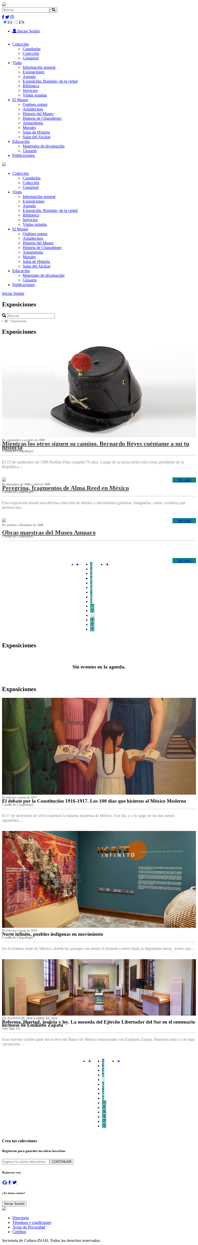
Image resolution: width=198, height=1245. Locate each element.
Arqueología (33, 123)
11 (92, 610)
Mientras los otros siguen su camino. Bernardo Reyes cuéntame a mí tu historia (95, 445)
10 (92, 606)
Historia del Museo (38, 113)
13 (92, 620)
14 (92, 624)
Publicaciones (23, 155)
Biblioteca (31, 86)
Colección (20, 44)
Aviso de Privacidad (28, 1227)
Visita (17, 63)
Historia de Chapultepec (42, 118)
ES (9, 22)
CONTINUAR (61, 1162)
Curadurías (31, 49)
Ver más (184, 480)
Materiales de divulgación (43, 146)
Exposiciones (33, 72)
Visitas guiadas (35, 95)
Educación (21, 141)
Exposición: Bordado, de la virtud (50, 81)
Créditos (19, 1232)
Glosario (30, 151)
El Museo (20, 100)
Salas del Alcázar (37, 137)
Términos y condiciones (31, 1222)
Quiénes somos (35, 104)
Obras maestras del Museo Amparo (49, 532)
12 (92, 615)
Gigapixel (31, 58)
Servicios (30, 90)
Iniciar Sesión (28, 31)
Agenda (29, 76)
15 (92, 629)
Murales (29, 127)
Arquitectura (33, 109)
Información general (39, 67)
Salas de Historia (36, 132)
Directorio (20, 1218)
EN (21, 22)
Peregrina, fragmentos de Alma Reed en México (65, 488)
